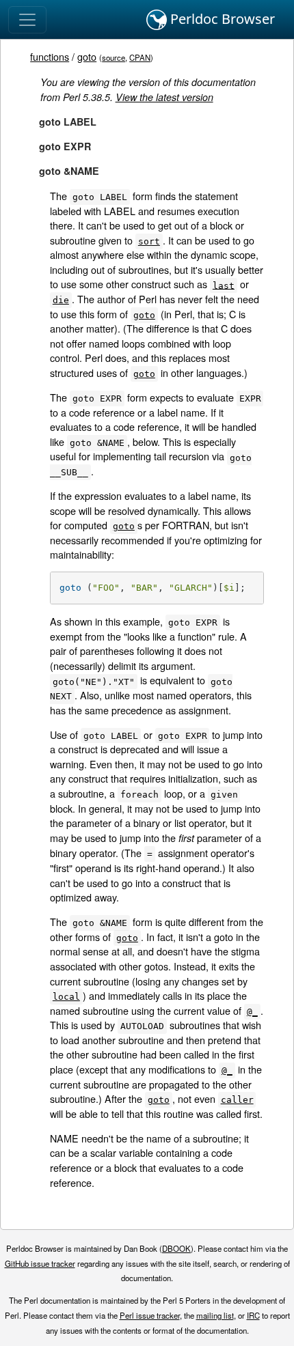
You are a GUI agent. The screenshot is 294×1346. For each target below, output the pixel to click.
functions (49, 56)
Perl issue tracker (150, 1315)
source (113, 57)
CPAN (139, 57)
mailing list (215, 1315)
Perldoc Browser (221, 19)
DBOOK (176, 1248)
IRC (253, 1315)
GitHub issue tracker (40, 1263)
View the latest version (164, 97)
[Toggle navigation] (27, 19)
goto (86, 56)
